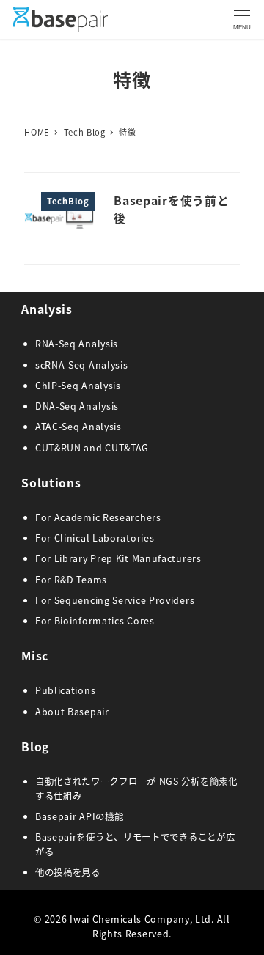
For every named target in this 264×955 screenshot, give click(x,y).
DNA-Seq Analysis (77, 406)
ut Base (72, 711)
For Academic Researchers (98, 517)
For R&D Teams (71, 579)
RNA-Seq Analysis (76, 343)
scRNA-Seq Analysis (81, 365)
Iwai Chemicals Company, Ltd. (142, 919)
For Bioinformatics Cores (95, 620)
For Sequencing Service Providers (114, 600)
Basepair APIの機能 (79, 816)
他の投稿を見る (67, 872)
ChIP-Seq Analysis (78, 385)
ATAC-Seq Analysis (78, 426)
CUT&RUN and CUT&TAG (92, 447)
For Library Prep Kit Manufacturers (118, 558)
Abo (44, 711)
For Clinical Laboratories (95, 538)
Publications (65, 690)
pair (99, 711)
